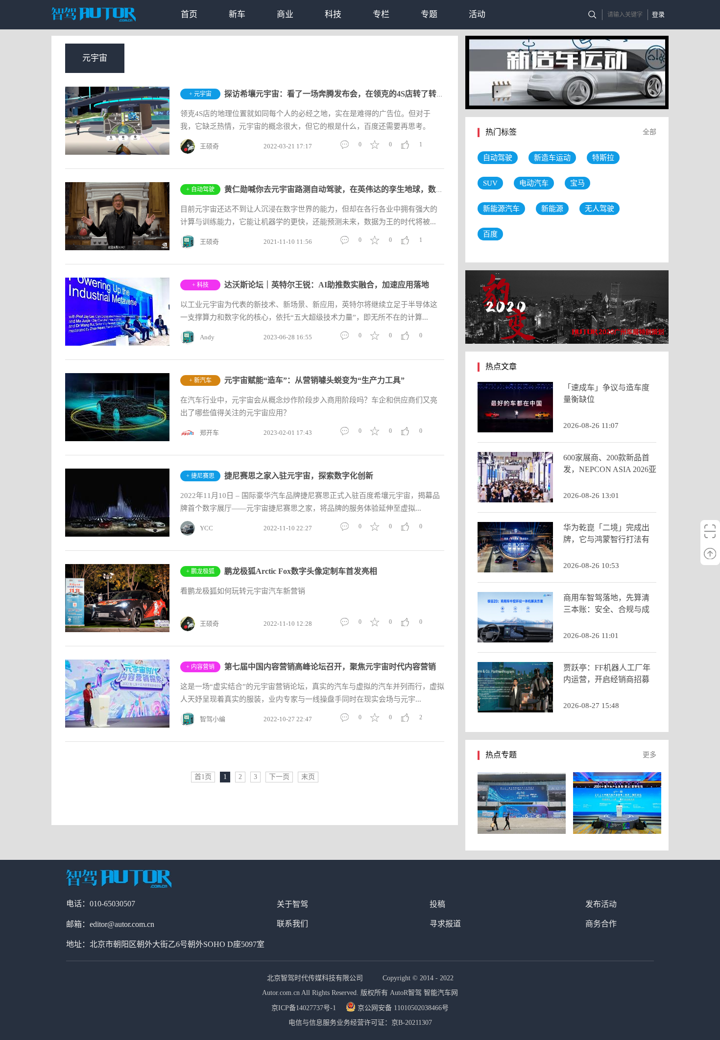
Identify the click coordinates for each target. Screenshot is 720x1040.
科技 (333, 14)
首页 (189, 14)
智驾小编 (212, 719)
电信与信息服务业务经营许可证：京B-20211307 (360, 1022)
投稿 (437, 904)
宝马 (577, 183)
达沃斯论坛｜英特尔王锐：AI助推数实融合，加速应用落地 (326, 285)
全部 (649, 132)
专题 (429, 14)
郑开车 (209, 432)
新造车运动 (552, 158)
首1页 (203, 776)
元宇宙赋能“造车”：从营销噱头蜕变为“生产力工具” (314, 380)
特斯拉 (603, 158)
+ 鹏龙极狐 (200, 571)
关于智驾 (292, 904)
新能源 (552, 209)
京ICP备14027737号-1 (304, 1008)
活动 (477, 14)
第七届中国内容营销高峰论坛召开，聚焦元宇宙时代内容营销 (330, 666)
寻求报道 (445, 924)
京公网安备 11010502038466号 (403, 1008)
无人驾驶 (599, 209)
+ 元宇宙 (200, 94)
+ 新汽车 (200, 380)
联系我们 (292, 924)
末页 (308, 776)
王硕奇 (209, 146)
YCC (206, 528)
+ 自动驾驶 (200, 189)
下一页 (279, 776)
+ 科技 (200, 285)
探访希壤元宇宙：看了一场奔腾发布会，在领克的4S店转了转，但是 (342, 94)
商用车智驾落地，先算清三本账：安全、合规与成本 (606, 609)
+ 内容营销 (200, 666)
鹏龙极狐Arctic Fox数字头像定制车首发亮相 (300, 571)
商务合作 (601, 924)
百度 (490, 234)
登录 (658, 14)
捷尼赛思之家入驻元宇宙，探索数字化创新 (298, 476)
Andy (207, 337)
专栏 (381, 14)
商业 (285, 14)
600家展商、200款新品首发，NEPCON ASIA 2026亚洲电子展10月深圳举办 (609, 469)
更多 (649, 754)
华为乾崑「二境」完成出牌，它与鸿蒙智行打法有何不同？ (606, 539)
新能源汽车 (501, 209)
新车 (237, 14)
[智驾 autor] (93, 14)
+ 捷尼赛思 (200, 476)
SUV (490, 183)
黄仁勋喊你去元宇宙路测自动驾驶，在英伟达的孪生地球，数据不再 (341, 189)
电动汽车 (534, 183)
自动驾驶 (497, 158)
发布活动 (601, 904)
